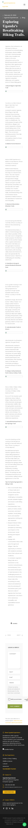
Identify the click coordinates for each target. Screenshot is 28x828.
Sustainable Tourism (9, 769)
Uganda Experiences (11, 18)
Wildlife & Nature (7, 761)
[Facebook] (4, 808)
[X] (9, 809)
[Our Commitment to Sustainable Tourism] (8, 749)
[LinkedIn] (12, 808)
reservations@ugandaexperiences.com (13, 787)
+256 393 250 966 (10, 785)
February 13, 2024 (10, 15)
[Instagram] (7, 808)
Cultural (5, 764)
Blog (23, 18)
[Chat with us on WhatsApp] (24, 824)
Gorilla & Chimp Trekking (10, 758)
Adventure (6, 766)
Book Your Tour (9, 792)
